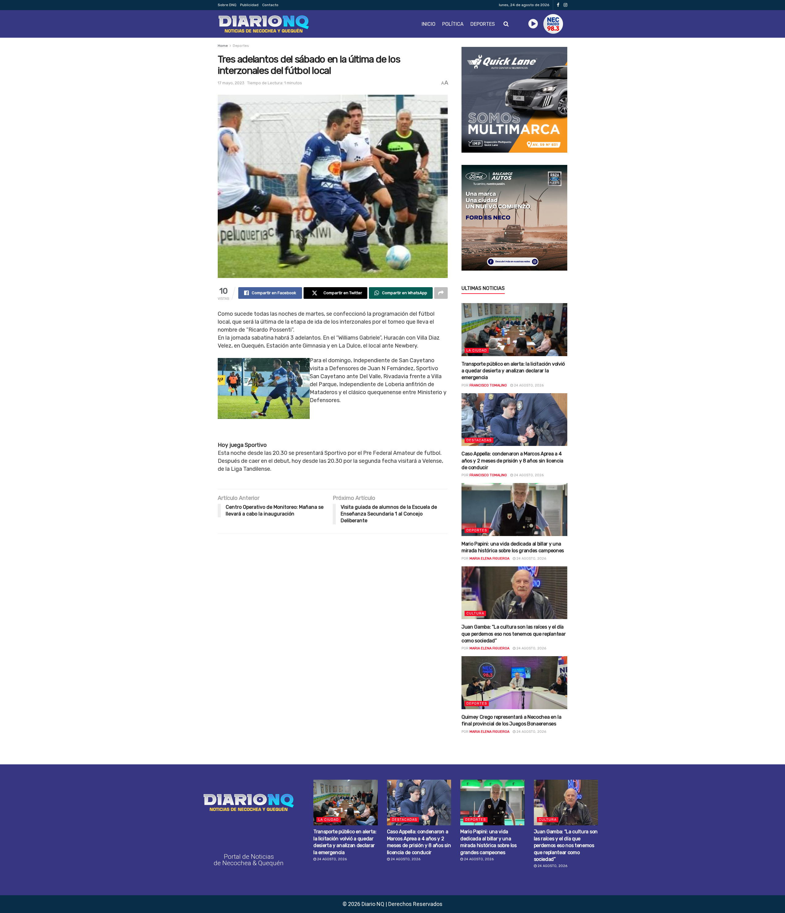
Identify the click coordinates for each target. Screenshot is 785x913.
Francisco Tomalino (488, 385)
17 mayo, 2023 (231, 83)
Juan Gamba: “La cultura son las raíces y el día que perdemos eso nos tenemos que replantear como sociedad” (513, 634)
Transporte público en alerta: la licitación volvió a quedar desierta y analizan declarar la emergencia (513, 371)
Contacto (270, 5)
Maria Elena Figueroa (489, 559)
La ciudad (476, 350)
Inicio (428, 24)
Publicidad (249, 5)
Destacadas (479, 440)
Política (453, 24)
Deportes (482, 24)
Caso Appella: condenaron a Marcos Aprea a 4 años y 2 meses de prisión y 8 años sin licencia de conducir (512, 460)
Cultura (475, 613)
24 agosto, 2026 (528, 385)
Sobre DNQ (227, 5)
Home (223, 46)
